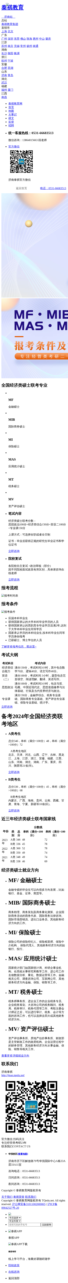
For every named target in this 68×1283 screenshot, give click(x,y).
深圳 (10, 38)
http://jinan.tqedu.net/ (13, 1075)
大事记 (12, 114)
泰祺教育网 (15, 103)
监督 (11, 121)
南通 (35, 46)
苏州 (4, 46)
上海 (4, 31)
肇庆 (48, 38)
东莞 (17, 38)
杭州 (4, 60)
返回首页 (21, 188)
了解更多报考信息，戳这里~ (18, 646)
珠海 (29, 38)
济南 (4, 75)
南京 (10, 46)
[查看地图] (22, 1154)
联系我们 (30, 1196)
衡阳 (10, 53)
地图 (11, 110)
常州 (23, 46)
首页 (11, 107)
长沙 (4, 53)
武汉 (4, 82)
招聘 (11, 125)
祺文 (11, 118)
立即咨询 (14, 551)
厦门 (10, 89)
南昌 (4, 97)
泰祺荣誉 (18, 1196)
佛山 (23, 38)
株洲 (17, 53)
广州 (4, 38)
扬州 (29, 46)
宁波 (10, 60)
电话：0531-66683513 (53, 188)
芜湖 (10, 67)
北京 (10, 31)
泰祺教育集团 (9, 24)
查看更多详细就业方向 (15, 1055)
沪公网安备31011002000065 (29, 1204)
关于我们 (7, 1196)
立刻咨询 (46, 1224)
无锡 (17, 46)
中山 (42, 38)
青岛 (10, 75)
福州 (4, 89)
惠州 (35, 38)
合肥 (4, 67)
